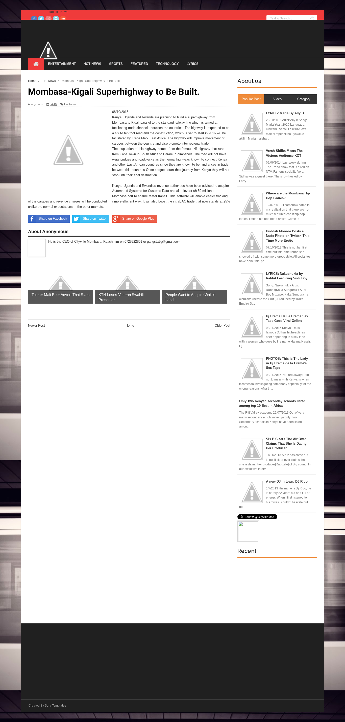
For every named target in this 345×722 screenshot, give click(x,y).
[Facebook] (34, 19)
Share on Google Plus (138, 218)
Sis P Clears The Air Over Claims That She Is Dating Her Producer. (286, 443)
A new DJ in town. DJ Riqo (287, 481)
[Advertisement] (275, 590)
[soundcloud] (63, 19)
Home (130, 325)
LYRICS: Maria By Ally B (285, 113)
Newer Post (36, 325)
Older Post (222, 325)
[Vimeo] (56, 19)
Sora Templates (55, 705)
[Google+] (48, 19)
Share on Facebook (53, 218)
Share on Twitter (95, 218)
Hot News (92, 64)
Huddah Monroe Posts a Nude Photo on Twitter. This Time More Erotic (287, 235)
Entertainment (62, 64)
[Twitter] (41, 19)
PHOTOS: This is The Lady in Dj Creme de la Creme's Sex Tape (287, 363)
